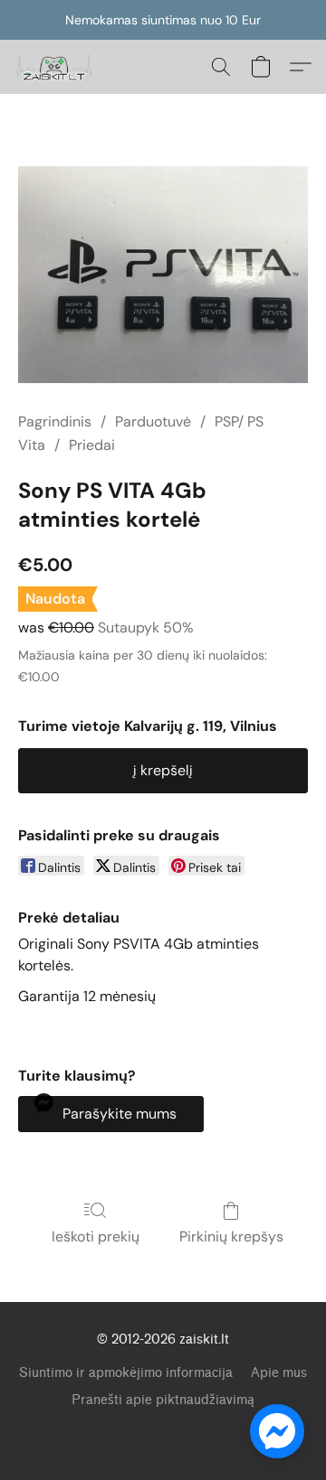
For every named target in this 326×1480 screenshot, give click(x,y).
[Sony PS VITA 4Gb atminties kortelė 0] (163, 274)
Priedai (92, 445)
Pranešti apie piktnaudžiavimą (163, 1400)
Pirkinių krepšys (231, 1236)
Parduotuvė (153, 421)
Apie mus (279, 1373)
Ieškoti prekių (95, 1236)
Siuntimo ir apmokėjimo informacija (126, 1373)
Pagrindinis (54, 421)
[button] (56, 67)
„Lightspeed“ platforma (163, 1431)
